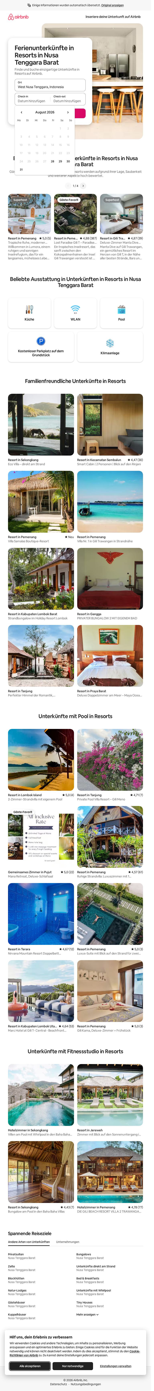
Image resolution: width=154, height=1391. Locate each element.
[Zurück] (68, 186)
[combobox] (50, 86)
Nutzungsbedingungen (86, 1384)
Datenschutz (58, 1384)
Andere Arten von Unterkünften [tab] (29, 1242)
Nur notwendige (72, 1366)
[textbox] (32, 101)
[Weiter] (83, 186)
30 (68, 161)
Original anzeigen (112, 5)
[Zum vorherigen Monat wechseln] (21, 112)
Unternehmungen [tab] (67, 1242)
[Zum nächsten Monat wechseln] (68, 112)
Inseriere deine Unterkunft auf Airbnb (113, 17)
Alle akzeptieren (30, 1366)
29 (60, 161)
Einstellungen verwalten (115, 1366)
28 (52, 161)
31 (21, 169)
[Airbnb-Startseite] (18, 16)
